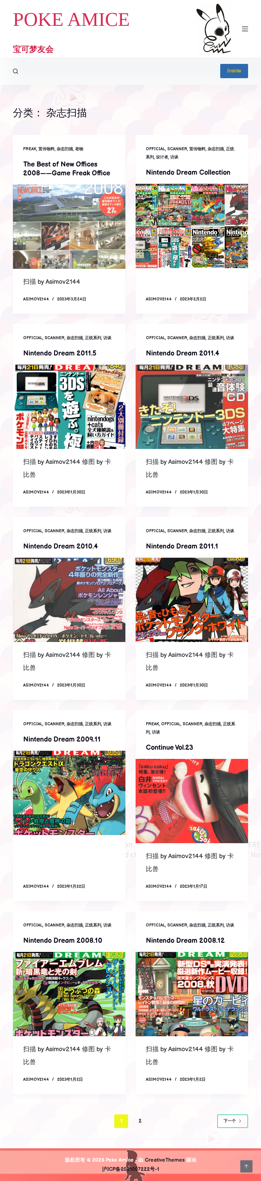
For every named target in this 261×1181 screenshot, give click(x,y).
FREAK (29, 149)
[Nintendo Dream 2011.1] (192, 600)
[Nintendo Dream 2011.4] (192, 407)
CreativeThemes (165, 1160)
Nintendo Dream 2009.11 (62, 739)
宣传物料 (46, 149)
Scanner (177, 149)
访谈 (174, 157)
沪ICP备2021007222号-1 (130, 1169)
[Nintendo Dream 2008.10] (69, 994)
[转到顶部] (246, 1166)
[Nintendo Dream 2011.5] (69, 407)
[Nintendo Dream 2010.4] (69, 600)
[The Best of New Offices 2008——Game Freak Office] (69, 227)
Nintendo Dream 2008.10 (62, 941)
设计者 (162, 157)
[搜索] (15, 71)
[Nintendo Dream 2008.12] (192, 994)
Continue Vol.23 (169, 748)
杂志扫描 (65, 149)
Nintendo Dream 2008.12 (185, 941)
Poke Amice (71, 19)
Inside (234, 71)
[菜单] (245, 29)
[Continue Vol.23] (192, 801)
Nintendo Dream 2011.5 (60, 353)
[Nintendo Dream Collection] (192, 226)
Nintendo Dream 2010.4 (60, 546)
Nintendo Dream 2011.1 (182, 546)
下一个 (230, 1121)
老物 (79, 149)
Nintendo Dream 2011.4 (182, 353)
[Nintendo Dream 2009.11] (69, 793)
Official (155, 149)
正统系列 (93, 338)
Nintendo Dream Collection (188, 173)
